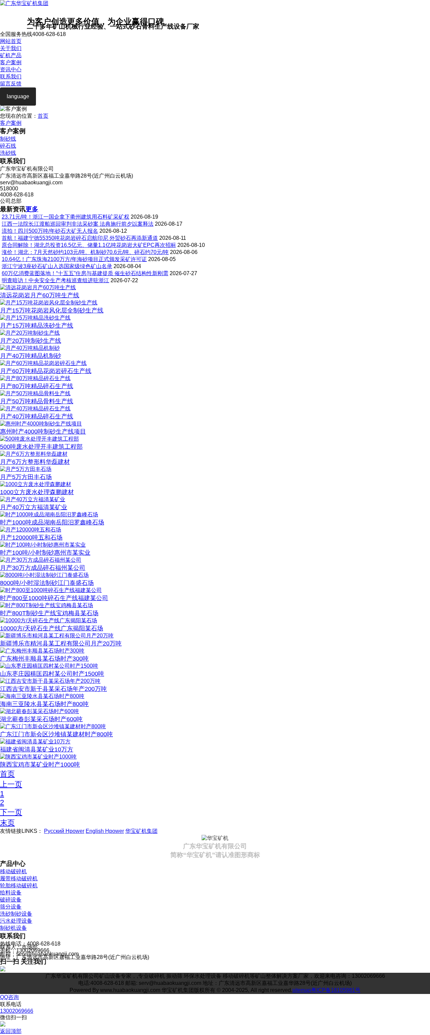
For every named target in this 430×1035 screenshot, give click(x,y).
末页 (7, 822)
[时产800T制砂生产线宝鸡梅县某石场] (46, 605)
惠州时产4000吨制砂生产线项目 (43, 431)
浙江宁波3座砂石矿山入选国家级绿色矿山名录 (57, 266)
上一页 (11, 784)
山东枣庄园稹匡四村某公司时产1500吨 (52, 673)
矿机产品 (11, 55)
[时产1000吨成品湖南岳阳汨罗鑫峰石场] (49, 514)
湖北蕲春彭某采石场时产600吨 (41, 719)
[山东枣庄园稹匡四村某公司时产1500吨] (49, 666)
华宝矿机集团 (141, 831)
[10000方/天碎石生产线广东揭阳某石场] (48, 620)
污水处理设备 (16, 921)
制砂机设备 (13, 928)
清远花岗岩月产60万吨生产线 (39, 295)
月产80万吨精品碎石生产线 (36, 386)
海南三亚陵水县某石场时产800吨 (44, 704)
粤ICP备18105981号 (335, 990)
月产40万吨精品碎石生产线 (36, 416)
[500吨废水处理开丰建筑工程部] (39, 439)
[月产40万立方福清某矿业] (32, 499)
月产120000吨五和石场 (31, 537)
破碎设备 (11, 899)
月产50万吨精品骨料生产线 (36, 401)
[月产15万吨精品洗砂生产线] (35, 318)
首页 (43, 116)
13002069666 (16, 1011)
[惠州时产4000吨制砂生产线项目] (41, 424)
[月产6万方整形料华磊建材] (34, 454)
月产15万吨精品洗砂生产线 (36, 325)
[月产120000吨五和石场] (30, 529)
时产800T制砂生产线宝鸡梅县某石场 (49, 613)
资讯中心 (11, 69)
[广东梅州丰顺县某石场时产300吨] (42, 651)
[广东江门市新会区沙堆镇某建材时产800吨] (53, 726)
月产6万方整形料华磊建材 (35, 461)
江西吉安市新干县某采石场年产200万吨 (53, 689)
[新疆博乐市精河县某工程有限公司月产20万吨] (57, 635)
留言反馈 (11, 83)
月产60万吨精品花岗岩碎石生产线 (45, 371)
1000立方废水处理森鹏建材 (37, 492)
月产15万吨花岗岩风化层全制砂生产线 (51, 310)
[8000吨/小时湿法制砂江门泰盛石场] (44, 575)
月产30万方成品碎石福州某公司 (42, 567)
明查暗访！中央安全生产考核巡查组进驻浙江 (55, 280)
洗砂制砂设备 (16, 914)
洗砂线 (8, 153)
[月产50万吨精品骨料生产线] (35, 393)
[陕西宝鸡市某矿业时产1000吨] (38, 757)
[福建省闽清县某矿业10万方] (35, 741)
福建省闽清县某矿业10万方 (36, 749)
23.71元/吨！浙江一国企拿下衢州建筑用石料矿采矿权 (65, 217)
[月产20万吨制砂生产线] (30, 333)
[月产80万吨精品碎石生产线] (35, 378)
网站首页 (11, 41)
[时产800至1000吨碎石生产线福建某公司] (51, 590)
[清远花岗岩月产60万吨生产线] (38, 287)
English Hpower (105, 831)
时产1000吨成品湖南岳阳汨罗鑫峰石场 (52, 522)
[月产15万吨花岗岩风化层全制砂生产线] (48, 302)
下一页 (11, 812)
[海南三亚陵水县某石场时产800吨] (42, 696)
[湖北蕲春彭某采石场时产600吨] (39, 711)
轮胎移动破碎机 (19, 885)
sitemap (301, 990)
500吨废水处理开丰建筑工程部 (41, 446)
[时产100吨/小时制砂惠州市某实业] (43, 545)
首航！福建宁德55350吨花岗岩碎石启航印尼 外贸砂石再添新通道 (80, 238)
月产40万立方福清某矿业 (33, 507)
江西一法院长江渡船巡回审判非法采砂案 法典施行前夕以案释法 (78, 224)
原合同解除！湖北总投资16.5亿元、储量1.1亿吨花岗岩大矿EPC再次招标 (89, 245)
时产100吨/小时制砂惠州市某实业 (45, 552)
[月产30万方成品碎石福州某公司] (40, 560)
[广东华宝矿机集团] (24, 3)
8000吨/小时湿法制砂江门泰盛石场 (47, 583)
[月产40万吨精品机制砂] (30, 348)
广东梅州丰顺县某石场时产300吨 (44, 658)
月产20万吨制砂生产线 (30, 340)
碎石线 (8, 146)
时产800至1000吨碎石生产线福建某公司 (54, 598)
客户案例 (11, 62)
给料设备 (11, 892)
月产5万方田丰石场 (26, 477)
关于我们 (11, 48)
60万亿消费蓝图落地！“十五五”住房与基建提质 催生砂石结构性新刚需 (85, 273)
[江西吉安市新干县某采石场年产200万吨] (50, 681)
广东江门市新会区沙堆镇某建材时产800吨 (56, 734)
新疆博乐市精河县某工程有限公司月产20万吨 (61, 643)
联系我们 (11, 76)
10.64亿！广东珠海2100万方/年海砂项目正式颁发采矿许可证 (74, 259)
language (18, 96)
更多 (32, 209)
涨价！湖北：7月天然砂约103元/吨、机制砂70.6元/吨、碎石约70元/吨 (85, 252)
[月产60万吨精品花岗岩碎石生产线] (43, 363)
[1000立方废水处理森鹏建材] (35, 484)
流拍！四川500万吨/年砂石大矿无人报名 (50, 231)
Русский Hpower (64, 831)
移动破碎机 (13, 871)
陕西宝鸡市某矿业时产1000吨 (40, 764)
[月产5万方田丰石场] (25, 469)
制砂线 (8, 139)
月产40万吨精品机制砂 (30, 356)
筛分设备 (11, 907)
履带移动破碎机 (19, 878)
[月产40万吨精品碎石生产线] (35, 408)
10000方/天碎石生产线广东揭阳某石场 (51, 628)
